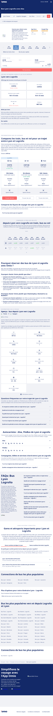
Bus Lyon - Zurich (22, 627)
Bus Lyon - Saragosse (6, 583)
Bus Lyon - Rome (39, 630)
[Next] (49, 47)
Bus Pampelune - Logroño (25, 618)
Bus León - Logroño (40, 618)
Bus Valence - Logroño (7, 614)
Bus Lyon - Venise (22, 636)
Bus (7, 662)
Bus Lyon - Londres (23, 624)
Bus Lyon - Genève (6, 580)
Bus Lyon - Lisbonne (40, 627)
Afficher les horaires (13, 105)
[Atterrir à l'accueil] (4, 2)
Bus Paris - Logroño (6, 611)
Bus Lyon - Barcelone (6, 630)
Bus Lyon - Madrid (5, 627)
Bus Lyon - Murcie (39, 642)
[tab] (9, 51)
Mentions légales (21, 712)
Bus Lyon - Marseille (23, 580)
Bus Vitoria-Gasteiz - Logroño (25, 621)
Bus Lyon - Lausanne (40, 580)
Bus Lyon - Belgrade (40, 639)
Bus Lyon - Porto (5, 633)
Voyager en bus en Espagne (17, 662)
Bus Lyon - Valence (40, 636)
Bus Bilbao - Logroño (40, 614)
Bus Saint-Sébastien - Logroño (9, 618)
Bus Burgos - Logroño (6, 621)
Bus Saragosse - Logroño (24, 614)
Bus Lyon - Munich (6, 642)
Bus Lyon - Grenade (23, 639)
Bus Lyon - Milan (39, 624)
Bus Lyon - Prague (22, 633)
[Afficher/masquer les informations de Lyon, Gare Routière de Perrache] (50, 559)
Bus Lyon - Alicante (6, 636)
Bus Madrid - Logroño (23, 611)
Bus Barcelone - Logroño (41, 611)
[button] (32, 16)
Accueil (3, 662)
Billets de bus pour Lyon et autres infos (12, 596)
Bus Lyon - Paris (22, 583)
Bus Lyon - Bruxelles (6, 639)
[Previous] (5, 238)
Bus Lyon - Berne (39, 633)
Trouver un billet (14, 88)
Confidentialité (46, 712)
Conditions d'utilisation (34, 712)
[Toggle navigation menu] (51, 2)
